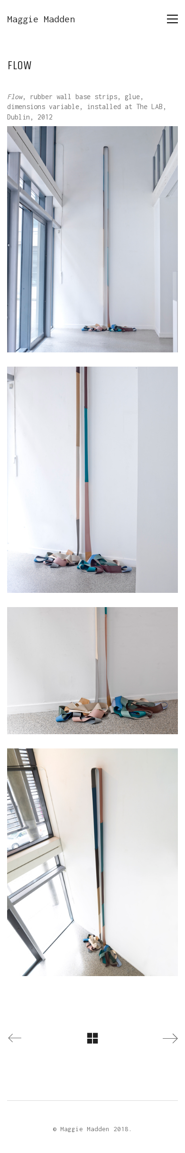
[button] (172, 19)
